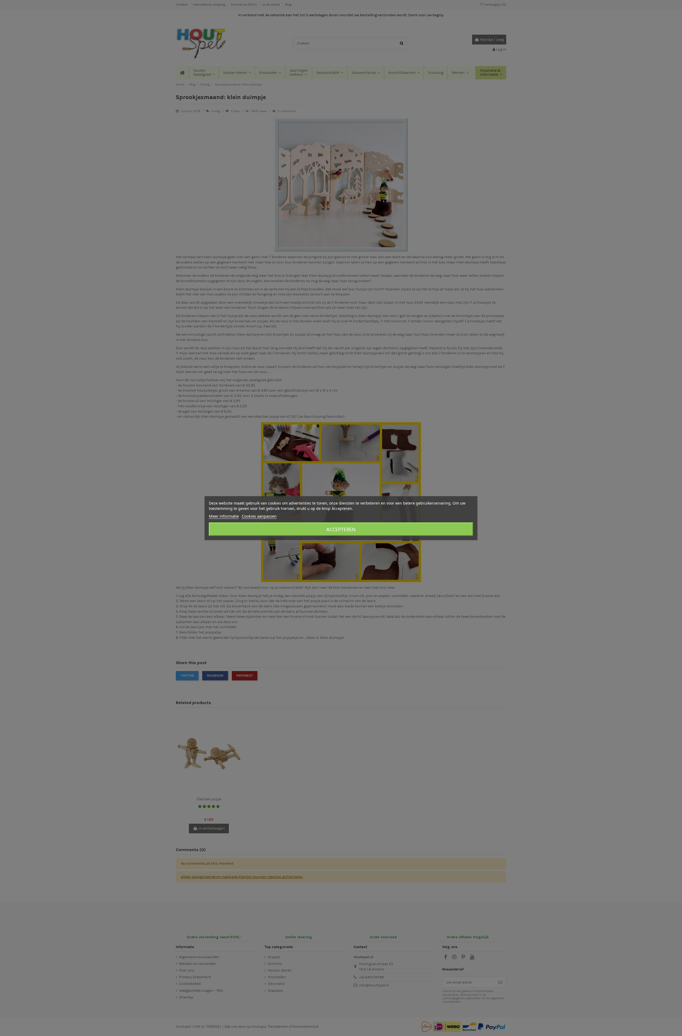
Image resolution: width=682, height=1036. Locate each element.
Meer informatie (224, 515)
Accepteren (341, 529)
